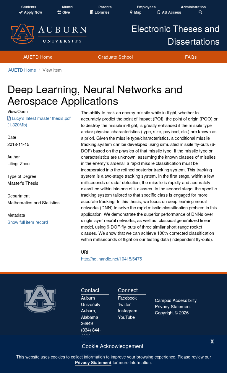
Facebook (127, 298)
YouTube (126, 317)
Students (28, 6)
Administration (193, 6)
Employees (146, 6)
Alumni (67, 6)
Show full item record (27, 222)
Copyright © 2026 (172, 312)
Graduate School (115, 57)
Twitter (124, 304)
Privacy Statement (93, 362)
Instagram (127, 310)
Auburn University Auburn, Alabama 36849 (90, 310)
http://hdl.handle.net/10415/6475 (111, 258)
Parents (105, 6)
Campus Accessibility (176, 300)
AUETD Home (38, 57)
